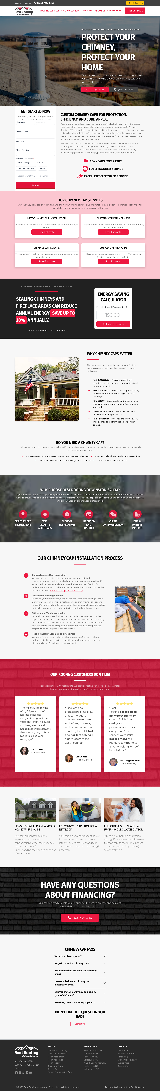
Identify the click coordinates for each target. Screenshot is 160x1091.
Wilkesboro (93, 689)
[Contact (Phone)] (27, 1072)
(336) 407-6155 (125, 89)
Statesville (76, 689)
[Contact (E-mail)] (30, 1072)
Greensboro (63, 689)
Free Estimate (47, 232)
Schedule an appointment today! (66, 590)
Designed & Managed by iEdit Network (124, 1087)
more (107, 689)
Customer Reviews (23, 3)
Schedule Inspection (135, 3)
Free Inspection (95, 89)
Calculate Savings (113, 324)
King (84, 689)
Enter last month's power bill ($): (112, 307)
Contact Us (80, 1024)
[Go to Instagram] (20, 1072)
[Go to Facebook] (16, 1072)
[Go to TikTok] (23, 1072)
